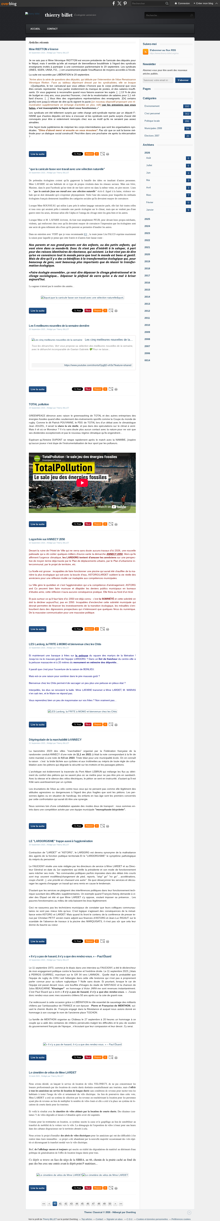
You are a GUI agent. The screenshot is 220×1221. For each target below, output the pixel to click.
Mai (148, 180)
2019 (147, 261)
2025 (147, 219)
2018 (147, 268)
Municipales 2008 (153, 128)
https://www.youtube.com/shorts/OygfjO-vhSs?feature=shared (97, 365)
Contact (52, 29)
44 (77, 1203)
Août (148, 158)
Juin (148, 172)
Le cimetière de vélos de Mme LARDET (52, 1072)
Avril (148, 187)
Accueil (35, 29)
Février (149, 202)
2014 (147, 296)
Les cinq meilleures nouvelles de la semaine (109, 339)
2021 (147, 247)
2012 (147, 310)
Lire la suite (38, 154)
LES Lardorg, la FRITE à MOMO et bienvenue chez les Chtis (65, 644)
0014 (147, 360)
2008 (147, 339)
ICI (85, 234)
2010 (147, 325)
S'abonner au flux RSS (163, 50)
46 (88, 1203)
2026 (147, 152)
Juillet (149, 165)
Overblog (131, 1212)
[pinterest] (125, 3)
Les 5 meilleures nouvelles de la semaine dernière (59, 325)
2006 (147, 353)
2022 (147, 240)
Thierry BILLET (50, 1219)
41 (60, 1203)
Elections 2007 (152, 135)
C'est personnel (152, 113)
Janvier (149, 209)
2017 (147, 275)
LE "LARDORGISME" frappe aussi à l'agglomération (61, 841)
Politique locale (152, 121)
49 (104, 1203)
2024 (147, 226)
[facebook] (114, 3)
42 (66, 1203)
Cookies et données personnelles (152, 1219)
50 (110, 1203)
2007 (147, 346)
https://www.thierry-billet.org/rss (164, 53)
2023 (147, 233)
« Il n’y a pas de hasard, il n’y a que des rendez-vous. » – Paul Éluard (70, 956)
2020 (147, 254)
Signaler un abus (115, 1219)
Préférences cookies (181, 1219)
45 (82, 1203)
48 (99, 1203)
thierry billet (59, 15)
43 (71, 1203)
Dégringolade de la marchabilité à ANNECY (55, 739)
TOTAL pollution (39, 404)
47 (93, 1203)
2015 (147, 289)
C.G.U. (130, 1219)
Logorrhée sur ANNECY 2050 (47, 539)
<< (43, 1203)
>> (120, 1203)
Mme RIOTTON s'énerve (43, 49)
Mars (148, 195)
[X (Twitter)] (119, 3)
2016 (147, 282)
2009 (147, 332)
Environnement (152, 106)
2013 (147, 303)
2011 (147, 318)
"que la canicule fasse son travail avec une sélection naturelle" (67, 169)
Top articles (86, 1219)
